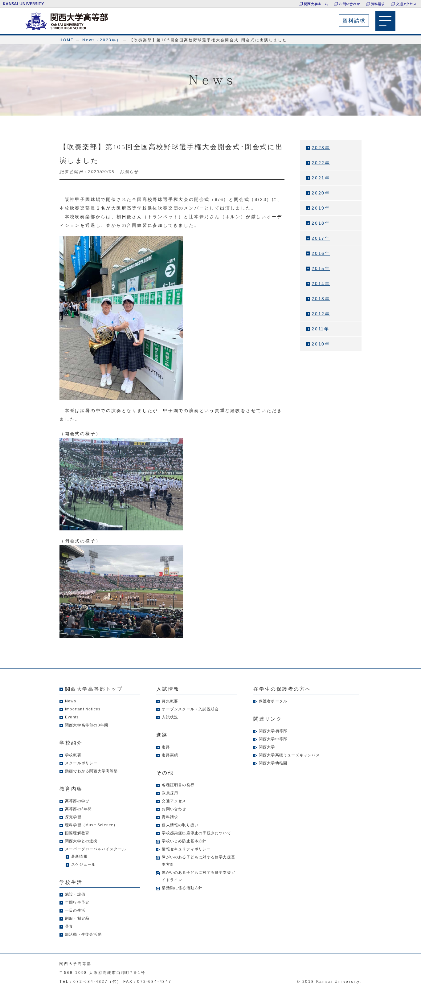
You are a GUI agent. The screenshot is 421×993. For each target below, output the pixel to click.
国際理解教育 (77, 833)
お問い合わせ (349, 3)
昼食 (69, 926)
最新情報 (79, 856)
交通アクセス (406, 3)
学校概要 (73, 755)
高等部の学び (77, 801)
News (70, 701)
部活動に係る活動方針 (182, 888)
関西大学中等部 (273, 739)
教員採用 (170, 793)
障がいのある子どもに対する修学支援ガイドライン (198, 876)
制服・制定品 (77, 918)
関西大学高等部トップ (94, 689)
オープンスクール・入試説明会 (190, 709)
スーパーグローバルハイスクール (95, 849)
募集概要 (170, 701)
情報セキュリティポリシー (186, 849)
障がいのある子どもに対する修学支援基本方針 (198, 861)
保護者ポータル (273, 701)
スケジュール (83, 864)
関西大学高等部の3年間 (86, 725)
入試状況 (170, 717)
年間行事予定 (77, 902)
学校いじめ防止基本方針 (184, 841)
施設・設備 (75, 894)
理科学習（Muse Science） (91, 825)
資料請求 (378, 3)
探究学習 (73, 817)
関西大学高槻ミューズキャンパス (289, 755)
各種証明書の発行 (178, 785)
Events (72, 717)
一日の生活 (75, 910)
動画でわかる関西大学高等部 (91, 771)
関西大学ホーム (316, 3)
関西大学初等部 (273, 731)
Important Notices (82, 709)
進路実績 (170, 755)
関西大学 (267, 747)
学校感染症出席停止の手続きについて (196, 833)
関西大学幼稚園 (273, 763)
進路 (166, 747)
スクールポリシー (81, 763)
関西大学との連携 (81, 841)
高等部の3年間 (78, 809)
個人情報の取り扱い (180, 825)
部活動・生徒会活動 (83, 934)
